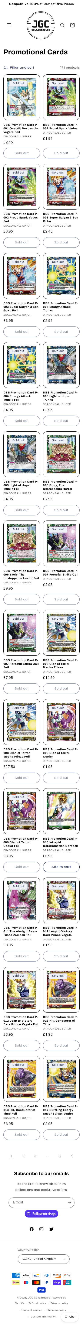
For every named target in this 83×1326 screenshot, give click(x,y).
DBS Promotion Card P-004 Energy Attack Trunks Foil (20, 396)
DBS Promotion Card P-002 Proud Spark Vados (60, 126)
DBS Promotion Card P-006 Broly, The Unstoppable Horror (60, 485)
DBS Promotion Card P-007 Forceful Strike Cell (61, 572)
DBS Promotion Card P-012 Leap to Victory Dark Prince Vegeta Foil (21, 1020)
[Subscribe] (69, 1202)
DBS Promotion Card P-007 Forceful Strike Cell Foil (21, 664)
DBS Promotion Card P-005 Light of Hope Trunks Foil (20, 485)
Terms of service (32, 1310)
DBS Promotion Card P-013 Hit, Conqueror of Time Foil (20, 1110)
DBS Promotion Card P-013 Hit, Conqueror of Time (60, 1020)
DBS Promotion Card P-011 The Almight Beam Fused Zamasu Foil (20, 931)
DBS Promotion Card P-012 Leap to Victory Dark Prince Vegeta (60, 931)
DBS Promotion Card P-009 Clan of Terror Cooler (60, 753)
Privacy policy (59, 1303)
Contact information (44, 1317)
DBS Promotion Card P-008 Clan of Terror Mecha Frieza (60, 664)
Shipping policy (56, 1310)
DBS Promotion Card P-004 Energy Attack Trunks (60, 307)
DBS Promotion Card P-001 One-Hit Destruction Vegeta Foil (21, 128)
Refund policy (37, 1303)
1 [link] (11, 1156)
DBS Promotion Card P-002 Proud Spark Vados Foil (20, 217)
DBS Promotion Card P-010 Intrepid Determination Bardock (60, 842)
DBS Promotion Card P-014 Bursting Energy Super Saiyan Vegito (60, 1110)
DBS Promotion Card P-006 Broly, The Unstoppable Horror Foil (21, 574)
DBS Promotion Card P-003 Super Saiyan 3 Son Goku (60, 217)
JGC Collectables (39, 1298)
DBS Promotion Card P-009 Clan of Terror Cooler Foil (20, 842)
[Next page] (72, 1156)
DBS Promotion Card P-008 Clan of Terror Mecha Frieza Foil (20, 753)
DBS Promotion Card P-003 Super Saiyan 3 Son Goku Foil (21, 307)
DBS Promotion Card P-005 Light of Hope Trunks (60, 396)
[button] (9, 25)
